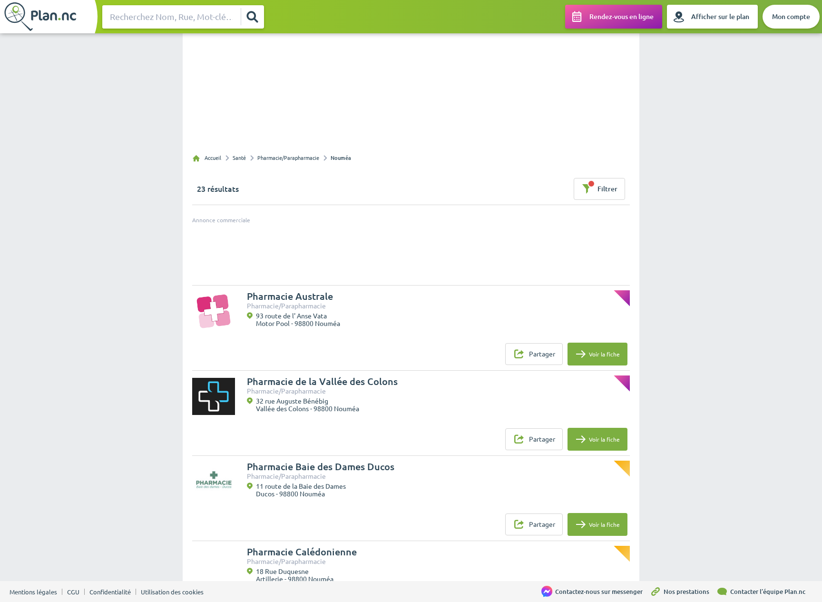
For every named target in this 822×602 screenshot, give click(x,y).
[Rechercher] (252, 16)
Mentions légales (33, 592)
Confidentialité (110, 592)
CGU (73, 592)
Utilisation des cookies (172, 592)
